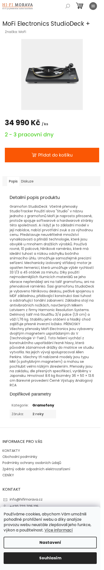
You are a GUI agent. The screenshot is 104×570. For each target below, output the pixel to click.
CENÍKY (8, 475)
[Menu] (93, 6)
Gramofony (43, 405)
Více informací (59, 530)
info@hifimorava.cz (26, 499)
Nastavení (50, 542)
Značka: (15, 31)
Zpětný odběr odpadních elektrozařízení (36, 469)
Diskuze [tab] (27, 181)
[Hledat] (68, 6)
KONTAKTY (11, 450)
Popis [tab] (13, 181)
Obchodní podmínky (19, 456)
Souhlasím (50, 558)
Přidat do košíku (55, 155)
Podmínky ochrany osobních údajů (31, 462)
